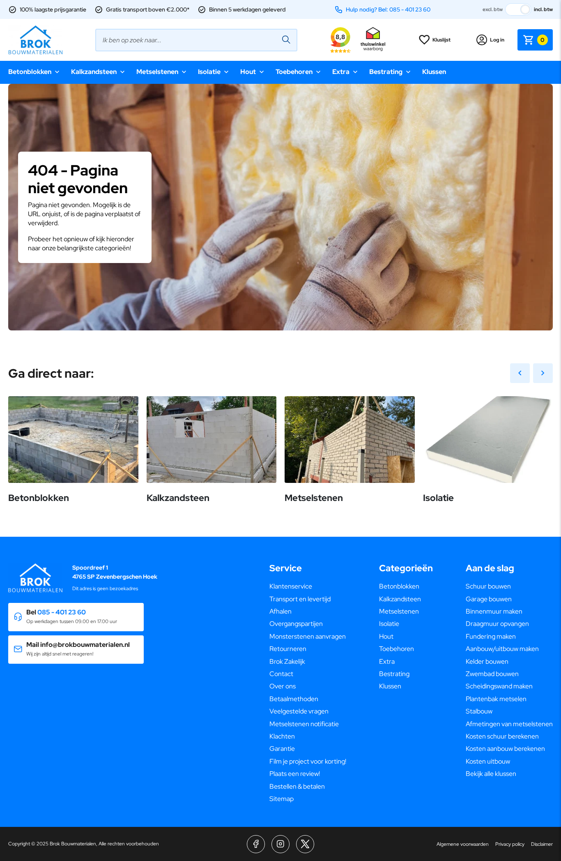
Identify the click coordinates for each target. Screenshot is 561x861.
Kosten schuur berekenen (502, 736)
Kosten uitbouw (488, 761)
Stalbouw (479, 711)
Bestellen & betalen (297, 786)
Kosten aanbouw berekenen (505, 748)
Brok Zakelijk (287, 661)
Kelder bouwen (487, 661)
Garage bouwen (489, 599)
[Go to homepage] (35, 39)
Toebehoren (294, 71)
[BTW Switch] (518, 9)
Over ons (282, 686)
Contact (281, 673)
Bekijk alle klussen (491, 773)
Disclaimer (542, 844)
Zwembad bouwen (492, 673)
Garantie (282, 748)
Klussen (434, 71)
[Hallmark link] (373, 40)
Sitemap (281, 798)
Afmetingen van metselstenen (509, 724)
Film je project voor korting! (307, 761)
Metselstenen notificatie (304, 724)
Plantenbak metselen (496, 699)
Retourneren (287, 648)
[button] (76, 617)
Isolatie (209, 71)
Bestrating (385, 71)
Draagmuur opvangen (497, 623)
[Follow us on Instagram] (280, 844)
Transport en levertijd (300, 599)
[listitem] (280, 236)
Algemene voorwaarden (463, 844)
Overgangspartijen (296, 623)
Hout (248, 71)
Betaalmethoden (293, 699)
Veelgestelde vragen (299, 711)
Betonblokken (29, 71)
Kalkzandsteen (94, 71)
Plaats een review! (294, 773)
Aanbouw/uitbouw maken (502, 648)
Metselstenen (157, 71)
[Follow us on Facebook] (256, 844)
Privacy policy (509, 844)
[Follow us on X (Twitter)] (305, 844)
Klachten (282, 736)
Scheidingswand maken (499, 686)
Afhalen (280, 611)
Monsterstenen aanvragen (307, 636)
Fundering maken (491, 636)
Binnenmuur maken (494, 611)
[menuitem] (307, 586)
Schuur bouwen (488, 586)
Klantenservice (290, 586)
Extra (340, 71)
